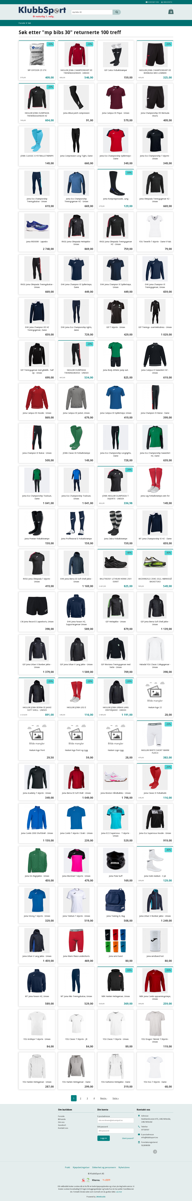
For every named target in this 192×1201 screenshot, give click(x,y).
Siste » (116, 1098)
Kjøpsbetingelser (81, 1167)
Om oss (61, 1122)
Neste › (103, 1098)
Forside (22, 23)
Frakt (67, 1167)
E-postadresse (103, 1116)
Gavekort (62, 1125)
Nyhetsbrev (124, 1167)
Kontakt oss (63, 1128)
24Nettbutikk (100, 1197)
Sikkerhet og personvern (104, 1167)
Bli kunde (62, 1119)
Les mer (119, 1192)
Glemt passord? (128, 1138)
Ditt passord (102, 1126)
